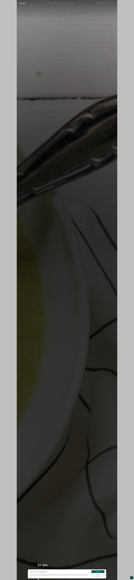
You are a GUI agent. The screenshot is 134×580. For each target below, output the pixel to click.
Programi (66, 3)
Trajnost (72, 3)
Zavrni (98, 574)
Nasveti (60, 3)
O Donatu (49, 3)
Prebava (55, 3)
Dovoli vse (98, 571)
